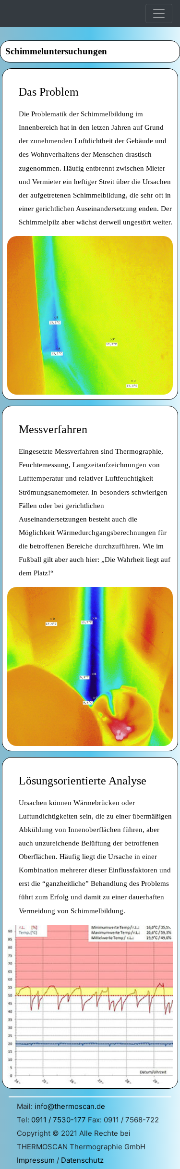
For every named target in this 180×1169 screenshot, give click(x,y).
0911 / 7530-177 (58, 1119)
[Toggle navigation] (158, 13)
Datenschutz (82, 1160)
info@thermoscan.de (70, 1106)
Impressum (36, 1160)
